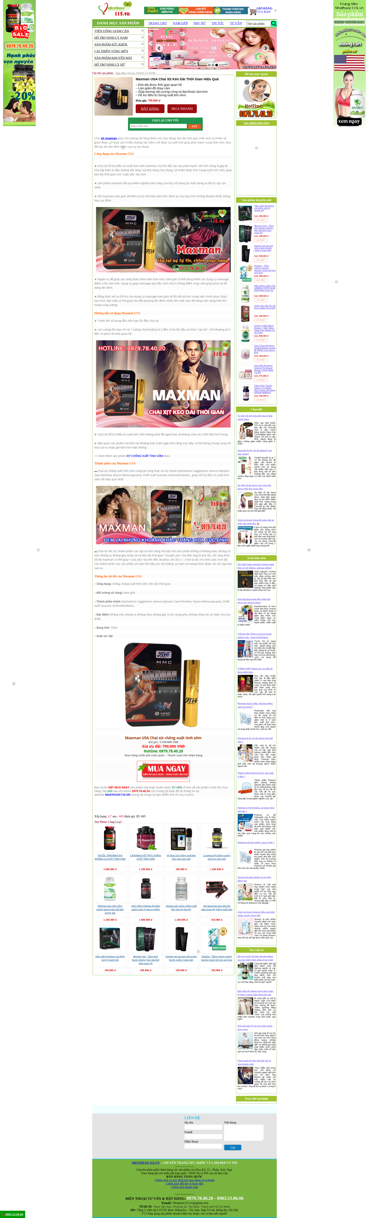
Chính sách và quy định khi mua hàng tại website (184, 1180)
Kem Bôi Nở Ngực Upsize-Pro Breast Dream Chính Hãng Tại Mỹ (263, 369)
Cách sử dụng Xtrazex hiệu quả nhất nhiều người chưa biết (256, 914)
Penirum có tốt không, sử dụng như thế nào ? (256, 809)
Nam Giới (180, 23)
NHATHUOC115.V (116, 794)
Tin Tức (218, 23)
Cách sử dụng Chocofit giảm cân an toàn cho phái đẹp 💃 (256, 522)
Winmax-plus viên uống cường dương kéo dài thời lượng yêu (110, 909)
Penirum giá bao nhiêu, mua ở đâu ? (256, 842)
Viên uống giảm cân (111, 31)
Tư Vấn (236, 23)
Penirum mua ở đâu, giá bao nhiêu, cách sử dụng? (255, 705)
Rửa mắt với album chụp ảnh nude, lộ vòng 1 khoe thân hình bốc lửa (255, 993)
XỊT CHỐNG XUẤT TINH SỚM (144, 456)
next (265, 48)
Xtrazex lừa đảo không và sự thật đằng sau (254, 879)
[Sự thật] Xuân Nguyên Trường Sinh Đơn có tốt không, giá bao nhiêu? (256, 566)
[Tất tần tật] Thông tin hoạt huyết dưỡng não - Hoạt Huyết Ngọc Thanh (255, 636)
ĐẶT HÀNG (150, 109)
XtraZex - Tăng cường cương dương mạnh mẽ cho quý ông (265, 269)
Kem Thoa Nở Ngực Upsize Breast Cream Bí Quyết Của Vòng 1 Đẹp (264, 349)
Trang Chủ (157, 23)
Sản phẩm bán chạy (256, 123)
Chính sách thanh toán (184, 1187)
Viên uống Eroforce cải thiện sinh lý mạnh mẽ (264, 208)
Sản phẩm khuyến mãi (113, 58)
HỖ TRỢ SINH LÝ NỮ (109, 64)
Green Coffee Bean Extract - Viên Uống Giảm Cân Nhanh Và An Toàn (264, 329)
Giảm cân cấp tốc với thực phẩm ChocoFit (265, 307)
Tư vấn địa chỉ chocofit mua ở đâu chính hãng (255, 417)
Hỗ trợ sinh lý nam (111, 38)
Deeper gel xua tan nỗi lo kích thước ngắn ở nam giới (263, 248)
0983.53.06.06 (14, 1214)
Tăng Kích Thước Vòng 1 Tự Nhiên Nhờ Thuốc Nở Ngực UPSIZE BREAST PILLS (265, 389)
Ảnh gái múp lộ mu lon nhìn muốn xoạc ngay (255, 1028)
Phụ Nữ (199, 23)
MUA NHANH (182, 109)
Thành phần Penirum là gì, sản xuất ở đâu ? (255, 775)
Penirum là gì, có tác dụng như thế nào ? (255, 740)
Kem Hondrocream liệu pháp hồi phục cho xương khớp (254, 601)
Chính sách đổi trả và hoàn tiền (184, 1183)
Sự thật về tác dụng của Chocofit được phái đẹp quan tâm (254, 487)
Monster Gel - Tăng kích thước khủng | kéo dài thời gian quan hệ (145, 960)
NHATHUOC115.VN (146, 1162)
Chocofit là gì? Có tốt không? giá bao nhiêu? (255, 452)
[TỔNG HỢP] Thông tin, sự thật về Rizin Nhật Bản (255, 670)
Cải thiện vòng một (111, 51)
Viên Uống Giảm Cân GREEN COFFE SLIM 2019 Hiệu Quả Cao (264, 288)
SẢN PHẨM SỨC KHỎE (110, 44)
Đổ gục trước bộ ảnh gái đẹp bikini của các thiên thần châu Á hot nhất (255, 958)
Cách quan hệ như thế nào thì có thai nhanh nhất (254, 1062)
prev (159, 48)
